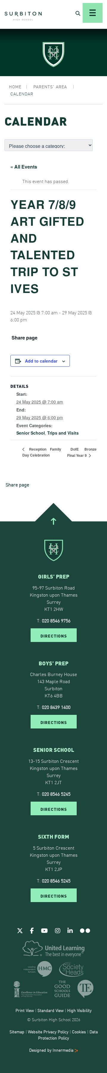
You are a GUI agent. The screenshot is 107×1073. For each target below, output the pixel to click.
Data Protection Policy (68, 1034)
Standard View (50, 1010)
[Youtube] (44, 930)
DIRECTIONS (53, 635)
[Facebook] (32, 930)
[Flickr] (85, 930)
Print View (24, 1010)
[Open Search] (77, 13)
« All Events (23, 166)
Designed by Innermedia (52, 1050)
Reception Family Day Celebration (41, 452)
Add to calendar (41, 361)
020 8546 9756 (56, 620)
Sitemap (17, 1031)
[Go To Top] (53, 521)
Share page (24, 337)
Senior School (30, 433)
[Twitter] (20, 930)
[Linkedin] (70, 930)
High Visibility (79, 1010)
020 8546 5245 (56, 793)
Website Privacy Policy (48, 1031)
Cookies (79, 1031)
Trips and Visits (63, 433)
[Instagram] (57, 930)
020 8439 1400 (56, 706)
